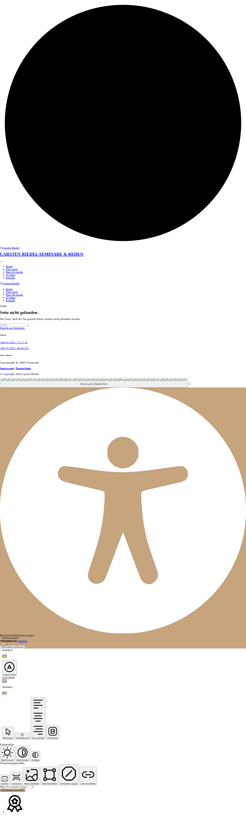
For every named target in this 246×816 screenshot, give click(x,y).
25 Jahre (10, 274)
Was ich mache (14, 272)
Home (9, 266)
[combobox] (94, 383)
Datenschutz (23, 368)
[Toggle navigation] (1, 261)
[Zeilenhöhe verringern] (4, 692)
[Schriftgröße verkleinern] (4, 655)
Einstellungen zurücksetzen (12, 790)
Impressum (7, 368)
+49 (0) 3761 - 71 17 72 (13, 342)
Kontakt (10, 277)
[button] (189, 384)
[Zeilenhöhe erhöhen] (4, 681)
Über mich (12, 269)
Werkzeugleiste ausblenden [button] (12, 647)
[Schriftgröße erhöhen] (4, 644)
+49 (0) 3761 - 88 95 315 (14, 348)
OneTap (22, 641)
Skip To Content (10, 786)
